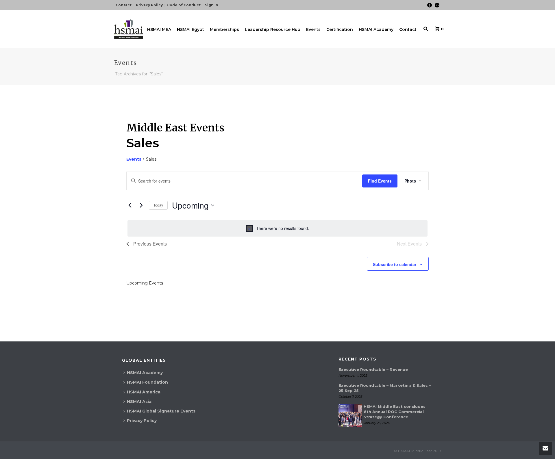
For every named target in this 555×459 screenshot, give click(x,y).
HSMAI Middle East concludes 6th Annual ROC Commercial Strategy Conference (395, 411)
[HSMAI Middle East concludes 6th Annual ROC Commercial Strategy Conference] (350, 415)
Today (158, 204)
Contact (408, 29)
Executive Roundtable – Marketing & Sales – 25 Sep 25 (384, 388)
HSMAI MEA (159, 29)
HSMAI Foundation (147, 382)
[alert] (277, 228)
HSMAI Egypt (190, 29)
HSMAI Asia (139, 401)
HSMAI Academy (376, 29)
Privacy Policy (142, 420)
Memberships (224, 29)
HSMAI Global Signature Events (161, 411)
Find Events (380, 181)
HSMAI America (143, 392)
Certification (339, 29)
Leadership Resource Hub (272, 29)
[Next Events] (141, 205)
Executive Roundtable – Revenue (373, 369)
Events (313, 29)
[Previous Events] (129, 205)
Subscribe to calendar (394, 264)
